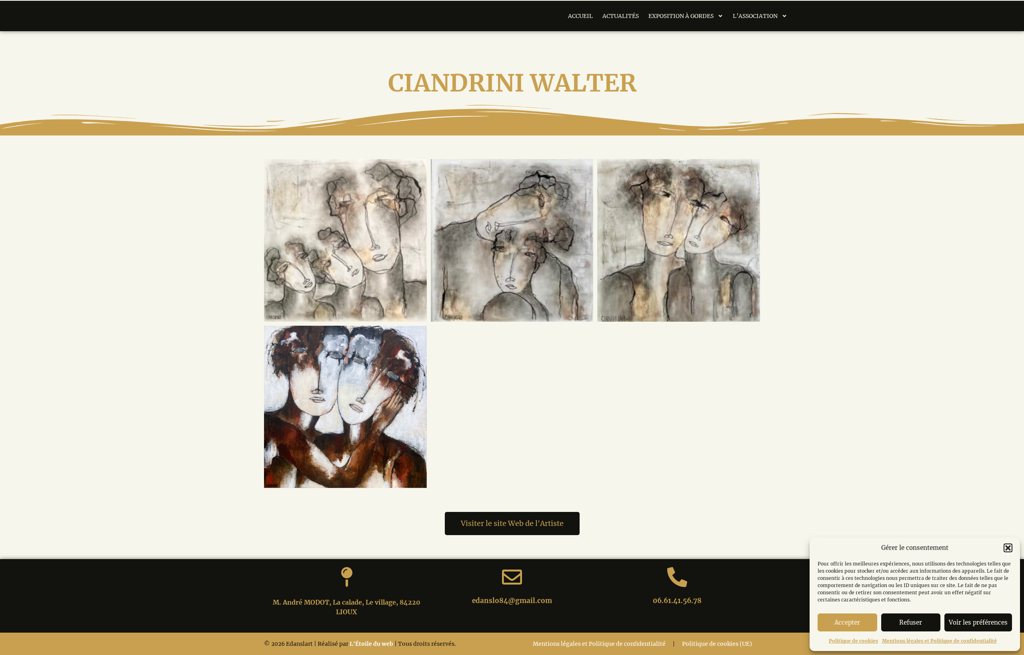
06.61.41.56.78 (677, 600)
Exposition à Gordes (681, 16)
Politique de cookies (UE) (717, 643)
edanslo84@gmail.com (512, 600)
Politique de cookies (853, 641)
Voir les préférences (978, 622)
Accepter (847, 622)
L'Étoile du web (371, 643)
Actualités (620, 16)
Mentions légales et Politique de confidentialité (939, 641)
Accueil (580, 16)
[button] (1008, 548)
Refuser (910, 622)
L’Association (755, 16)
